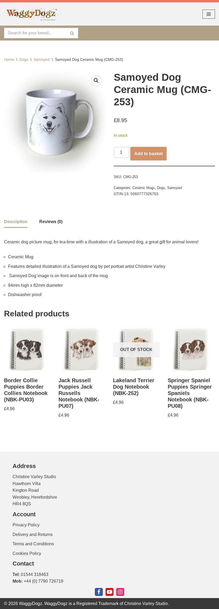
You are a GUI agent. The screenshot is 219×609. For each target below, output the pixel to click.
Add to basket (148, 153)
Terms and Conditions (33, 544)
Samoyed (42, 59)
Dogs (23, 59)
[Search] (72, 33)
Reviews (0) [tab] (50, 221)
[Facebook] (99, 592)
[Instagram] (120, 592)
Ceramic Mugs (143, 188)
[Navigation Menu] (208, 14)
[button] (96, 80)
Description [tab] (16, 221)
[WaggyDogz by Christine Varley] (30, 14)
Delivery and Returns (33, 534)
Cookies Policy (27, 553)
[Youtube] (109, 592)
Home (9, 59)
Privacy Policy (26, 525)
